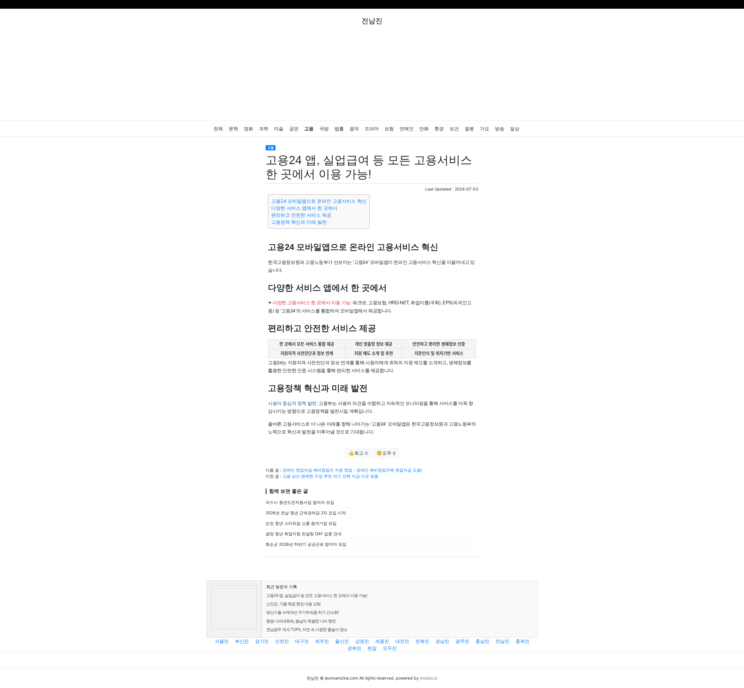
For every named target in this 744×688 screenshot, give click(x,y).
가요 (484, 128)
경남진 (442, 641)
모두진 (390, 648)
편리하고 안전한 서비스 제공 (301, 215)
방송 (499, 128)
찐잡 (372, 648)
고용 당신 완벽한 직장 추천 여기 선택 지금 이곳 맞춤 (330, 476)
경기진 (262, 641)
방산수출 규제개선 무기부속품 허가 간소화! (302, 612)
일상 (514, 128)
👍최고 (358, 453)
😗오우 (386, 453)
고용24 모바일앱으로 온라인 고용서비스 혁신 (318, 201)
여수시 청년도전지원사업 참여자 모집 (300, 502)
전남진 (502, 641)
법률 (339, 128)
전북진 (422, 641)
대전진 (402, 641)
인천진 (282, 641)
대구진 (302, 641)
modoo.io (428, 677)
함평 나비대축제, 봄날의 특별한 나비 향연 (301, 620)
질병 (469, 128)
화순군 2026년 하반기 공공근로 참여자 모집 (306, 544)
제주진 (322, 641)
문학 (233, 128)
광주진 (462, 641)
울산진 (342, 641)
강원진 (362, 641)
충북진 (523, 641)
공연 (293, 128)
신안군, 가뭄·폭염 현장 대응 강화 (293, 603)
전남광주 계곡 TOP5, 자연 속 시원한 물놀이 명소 (306, 629)
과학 (263, 128)
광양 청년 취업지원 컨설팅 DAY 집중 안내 (303, 533)
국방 (324, 128)
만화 (424, 128)
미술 (278, 128)
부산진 (242, 641)
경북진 (354, 648)
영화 (248, 128)
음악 (354, 128)
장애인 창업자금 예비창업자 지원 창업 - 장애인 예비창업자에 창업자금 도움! (352, 469)
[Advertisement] (372, 77)
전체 (218, 128)
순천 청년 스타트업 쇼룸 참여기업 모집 (301, 523)
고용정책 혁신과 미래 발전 (299, 222)
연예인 (407, 128)
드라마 (372, 128)
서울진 (222, 641)
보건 (454, 128)
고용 (309, 128)
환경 (439, 128)
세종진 (382, 641)
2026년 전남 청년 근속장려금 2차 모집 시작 (306, 512)
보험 (389, 128)
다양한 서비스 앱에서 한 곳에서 (304, 208)
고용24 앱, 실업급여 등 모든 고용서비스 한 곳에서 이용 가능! (316, 595)
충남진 (482, 641)
